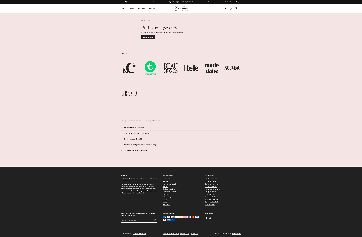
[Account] (231, 8)
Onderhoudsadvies (169, 189)
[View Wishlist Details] (226, 8)
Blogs (165, 199)
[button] (240, 8)
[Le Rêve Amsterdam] (181, 8)
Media (165, 202)
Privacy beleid (184, 233)
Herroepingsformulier (170, 184)
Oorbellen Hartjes (211, 181)
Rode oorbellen (210, 194)
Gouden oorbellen (211, 179)
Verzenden (166, 179)
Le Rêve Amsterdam (139, 233)
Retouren (166, 181)
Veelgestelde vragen (169, 192)
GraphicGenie (236, 233)
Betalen (165, 186)
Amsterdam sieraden (212, 199)
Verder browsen (148, 37)
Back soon (166, 205)
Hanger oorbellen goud (212, 189)
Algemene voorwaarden (171, 233)
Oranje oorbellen (210, 192)
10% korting (167, 197)
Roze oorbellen (210, 205)
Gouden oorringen (211, 186)
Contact (165, 194)
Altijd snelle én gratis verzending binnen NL (181, 2)
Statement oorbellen (212, 184)
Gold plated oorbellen (212, 202)
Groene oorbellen (210, 197)
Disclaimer (194, 233)
